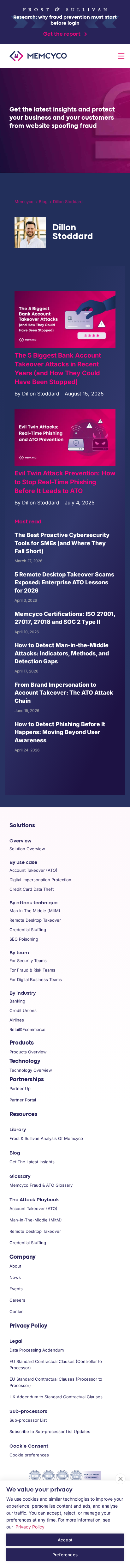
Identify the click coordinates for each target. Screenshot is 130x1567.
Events (16, 1288)
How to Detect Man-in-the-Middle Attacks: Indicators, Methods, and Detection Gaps (62, 653)
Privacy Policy (28, 1326)
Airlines (16, 1019)
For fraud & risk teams (32, 970)
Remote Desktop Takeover (35, 1231)
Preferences (65, 1554)
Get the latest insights (32, 1161)
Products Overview (28, 1051)
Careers (17, 1300)
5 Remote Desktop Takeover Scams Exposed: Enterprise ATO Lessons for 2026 (64, 582)
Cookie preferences (29, 1454)
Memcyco (24, 201)
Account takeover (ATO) (33, 870)
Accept (65, 1539)
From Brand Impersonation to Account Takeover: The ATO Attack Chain (64, 692)
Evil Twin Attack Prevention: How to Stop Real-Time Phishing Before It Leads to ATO (65, 482)
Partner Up (20, 1088)
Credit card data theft (31, 889)
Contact (17, 1311)
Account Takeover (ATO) (33, 1208)
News (15, 1277)
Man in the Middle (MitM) (34, 910)
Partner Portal (22, 1099)
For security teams (28, 960)
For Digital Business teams (35, 979)
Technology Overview (30, 1070)
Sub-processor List (28, 1420)
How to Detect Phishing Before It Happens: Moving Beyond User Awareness (60, 732)
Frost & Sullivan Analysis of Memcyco (46, 1138)
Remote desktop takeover (35, 920)
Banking (17, 1000)
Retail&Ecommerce (27, 1029)
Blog (43, 201)
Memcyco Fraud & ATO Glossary (41, 1185)
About (15, 1266)
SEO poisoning (23, 939)
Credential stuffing (27, 929)
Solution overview (27, 848)
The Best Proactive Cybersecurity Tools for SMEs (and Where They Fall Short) (62, 543)
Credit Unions (23, 1010)
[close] (120, 1479)
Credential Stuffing (27, 1242)
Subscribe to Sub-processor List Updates (49, 1431)
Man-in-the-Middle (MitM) (35, 1219)
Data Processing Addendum (36, 1350)
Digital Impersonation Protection (40, 879)
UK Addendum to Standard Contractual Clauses (56, 1396)
